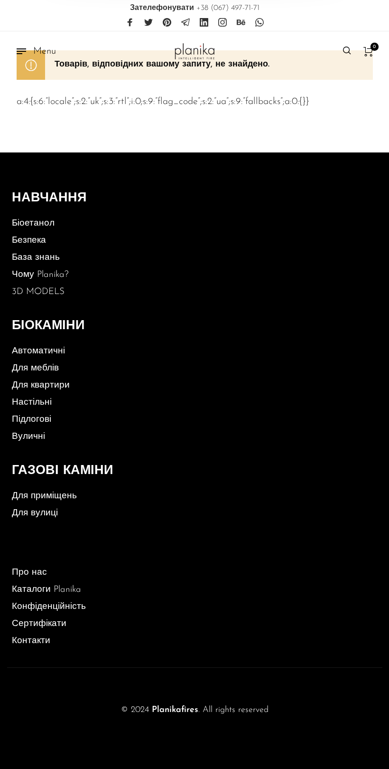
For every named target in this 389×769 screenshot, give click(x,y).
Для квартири (41, 385)
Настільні (32, 402)
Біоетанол (33, 223)
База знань (36, 257)
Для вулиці (35, 513)
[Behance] (241, 23)
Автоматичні (38, 351)
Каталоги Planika (46, 589)
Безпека (29, 240)
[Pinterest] (167, 23)
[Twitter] (148, 23)
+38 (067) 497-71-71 (194, 8)
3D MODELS (38, 291)
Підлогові (31, 419)
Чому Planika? (40, 274)
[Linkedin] (204, 23)
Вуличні (28, 436)
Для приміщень (44, 496)
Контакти (31, 641)
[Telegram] (185, 23)
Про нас (29, 572)
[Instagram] (222, 23)
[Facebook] (130, 23)
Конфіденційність (49, 606)
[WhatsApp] (259, 23)
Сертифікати (39, 623)
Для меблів (35, 368)
